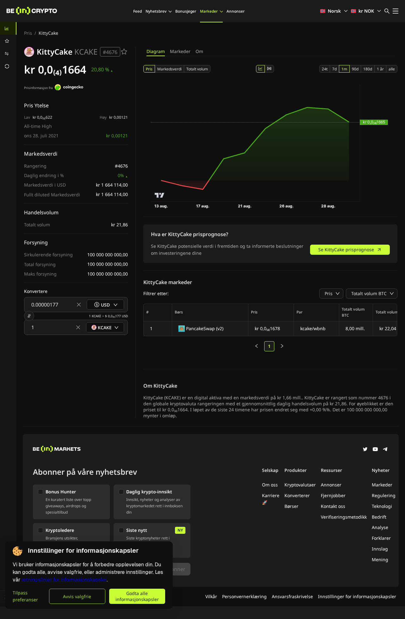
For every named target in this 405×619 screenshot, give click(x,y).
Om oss (270, 485)
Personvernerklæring (244, 596)
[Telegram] (385, 450)
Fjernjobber (333, 495)
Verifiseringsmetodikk (344, 517)
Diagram (155, 51)
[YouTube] (375, 450)
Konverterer (297, 495)
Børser (291, 506)
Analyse (380, 527)
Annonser (236, 11)
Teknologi (382, 506)
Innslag (380, 549)
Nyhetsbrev (156, 11)
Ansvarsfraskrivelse (292, 596)
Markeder (209, 11)
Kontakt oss (333, 506)
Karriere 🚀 (270, 498)
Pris (28, 33)
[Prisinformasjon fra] (69, 88)
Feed (137, 11)
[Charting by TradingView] (159, 195)
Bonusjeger (185, 11)
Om (199, 51)
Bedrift (379, 517)
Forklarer (381, 538)
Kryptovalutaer (300, 485)
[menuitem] (8, 28)
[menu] (8, 47)
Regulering (384, 495)
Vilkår (211, 596)
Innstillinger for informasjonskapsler (357, 596)
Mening (380, 559)
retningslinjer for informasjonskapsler (64, 579)
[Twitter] (365, 450)
